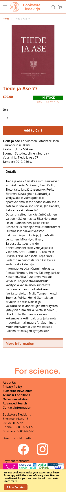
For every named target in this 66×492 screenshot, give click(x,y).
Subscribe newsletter (17, 391)
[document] (33, 480)
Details (11, 171)
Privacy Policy (12, 387)
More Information (20, 343)
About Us (9, 383)
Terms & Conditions (16, 395)
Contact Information (17, 408)
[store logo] (25, 6)
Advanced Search (15, 403)
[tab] (33, 171)
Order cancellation (16, 399)
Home (6, 18)
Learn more (10, 481)
